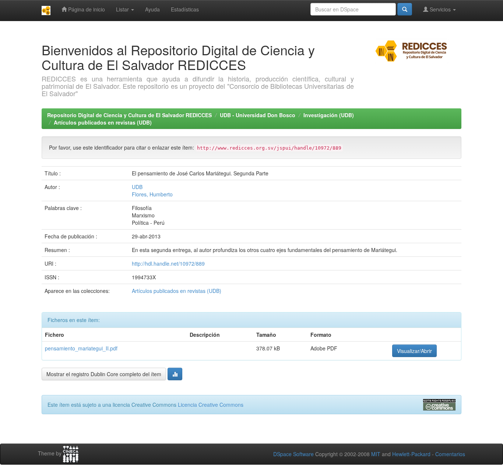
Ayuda (152, 9)
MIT (375, 454)
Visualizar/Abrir (414, 350)
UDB (137, 186)
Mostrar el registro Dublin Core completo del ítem (103, 374)
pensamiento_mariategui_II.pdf (81, 348)
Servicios (440, 9)
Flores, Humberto (152, 194)
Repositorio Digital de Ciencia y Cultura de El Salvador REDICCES (129, 115)
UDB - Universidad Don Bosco (257, 115)
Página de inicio (86, 9)
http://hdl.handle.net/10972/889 (168, 263)
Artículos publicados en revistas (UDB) (103, 122)
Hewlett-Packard (411, 454)
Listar (123, 9)
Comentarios (450, 454)
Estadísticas (185, 9)
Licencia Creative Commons (210, 404)
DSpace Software (293, 454)
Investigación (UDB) (328, 115)
